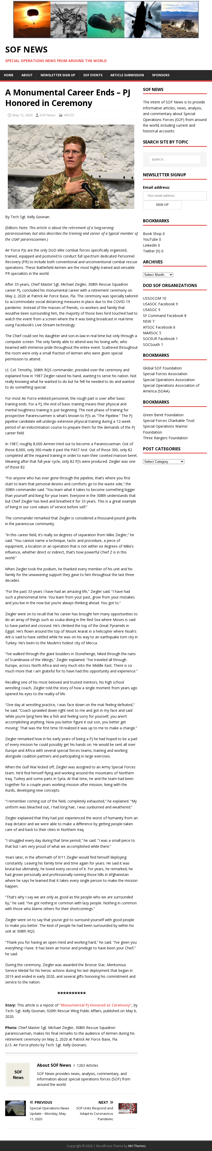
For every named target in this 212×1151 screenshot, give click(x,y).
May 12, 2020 (22, 115)
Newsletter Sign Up (58, 75)
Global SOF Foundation (162, 368)
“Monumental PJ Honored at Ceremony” (95, 1005)
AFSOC (69, 115)
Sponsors (160, 75)
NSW (147, 321)
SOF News (48, 115)
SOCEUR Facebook (159, 338)
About (27, 75)
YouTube (150, 239)
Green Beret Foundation (163, 414)
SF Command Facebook (163, 315)
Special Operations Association (169, 379)
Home (8, 75)
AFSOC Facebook (157, 327)
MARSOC (150, 332)
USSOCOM (152, 298)
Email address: (156, 187)
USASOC (150, 309)
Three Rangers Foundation (165, 437)
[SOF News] (106, 35)
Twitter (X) (151, 250)
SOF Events (92, 75)
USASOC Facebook (159, 303)
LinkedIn (150, 245)
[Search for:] (174, 159)
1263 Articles (87, 1065)
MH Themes (137, 1146)
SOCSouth (151, 344)
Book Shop (152, 233)
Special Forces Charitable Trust (169, 420)
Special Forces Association (165, 373)
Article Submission (127, 75)
